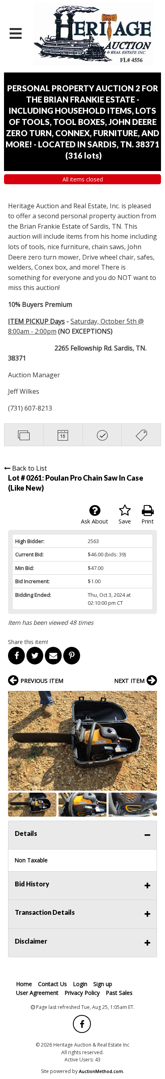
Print (147, 521)
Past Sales (119, 992)
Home (24, 984)
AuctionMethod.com (101, 1071)
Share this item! (28, 642)
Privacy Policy (82, 992)
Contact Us (52, 984)
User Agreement (37, 992)
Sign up (102, 984)
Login (80, 984)
